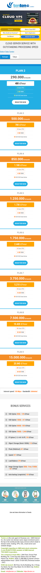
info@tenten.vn (11, 571)
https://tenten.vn (29, 571)
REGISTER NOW (30, 37)
